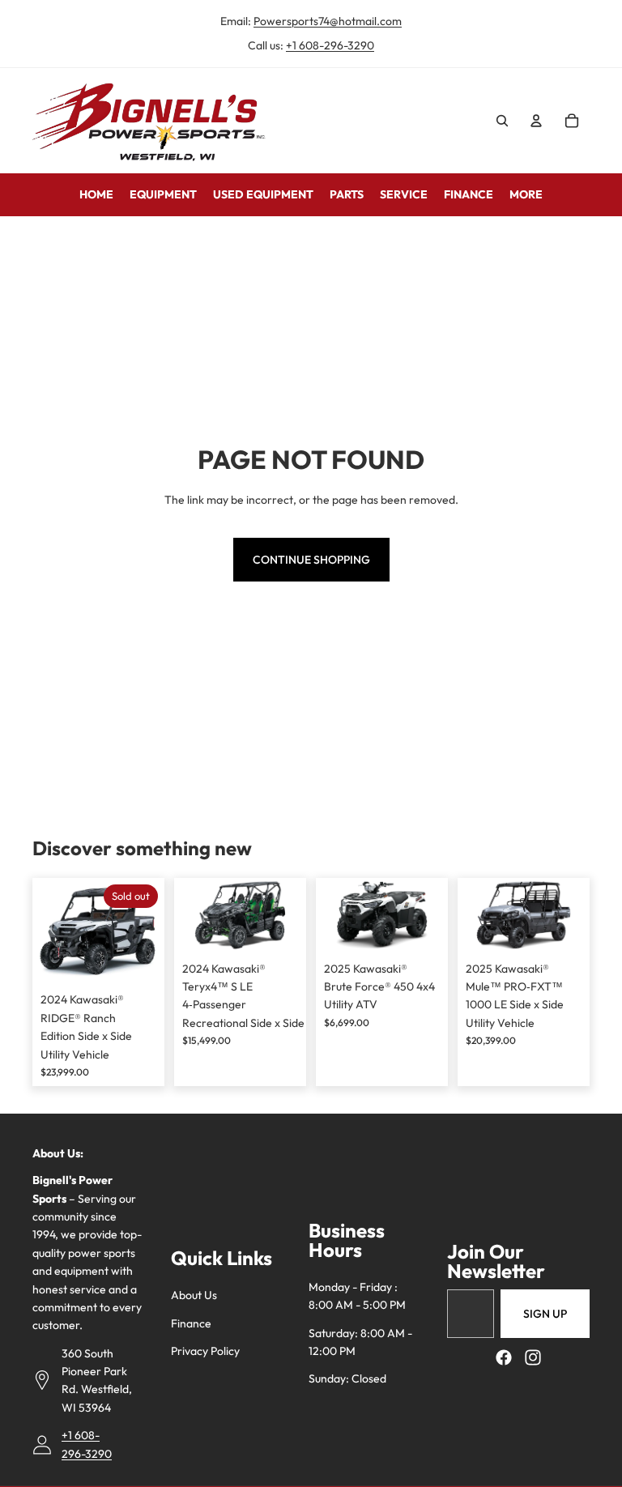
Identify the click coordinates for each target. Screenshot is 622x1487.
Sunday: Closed (347, 1378)
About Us (194, 1295)
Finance (191, 1323)
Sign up (545, 1313)
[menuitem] (526, 195)
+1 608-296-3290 (330, 45)
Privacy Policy (205, 1351)
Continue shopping (311, 559)
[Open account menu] (536, 120)
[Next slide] (293, 915)
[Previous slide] (186, 915)
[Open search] (502, 120)
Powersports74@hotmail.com (327, 21)
